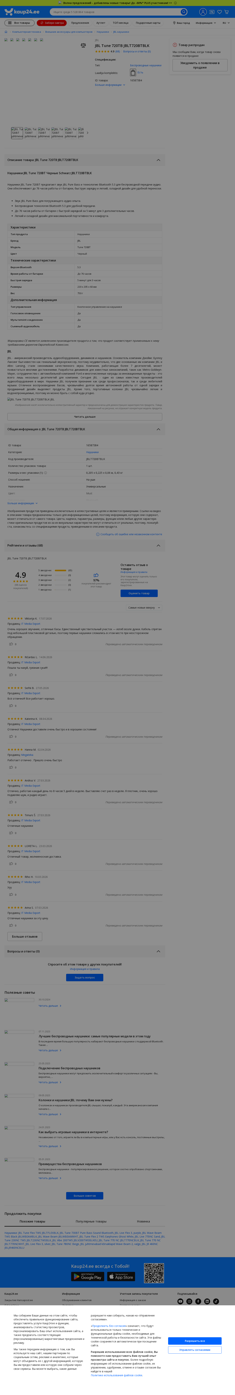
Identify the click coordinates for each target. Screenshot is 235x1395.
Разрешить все (195, 1341)
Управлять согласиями (194, 1350)
